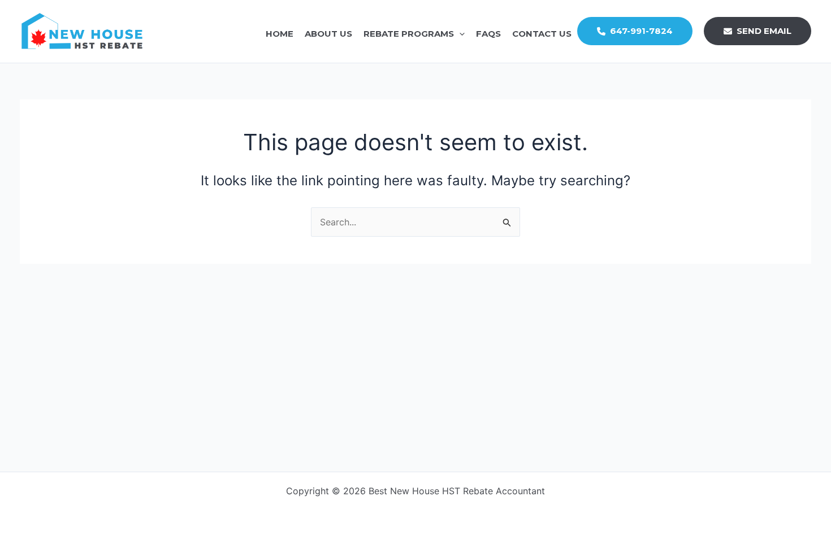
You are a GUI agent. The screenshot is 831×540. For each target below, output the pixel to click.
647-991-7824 (639, 31)
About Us (328, 33)
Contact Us (542, 33)
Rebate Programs (408, 33)
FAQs (488, 33)
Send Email (764, 31)
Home (279, 33)
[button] (459, 34)
